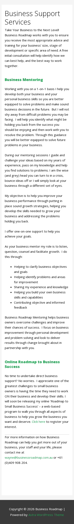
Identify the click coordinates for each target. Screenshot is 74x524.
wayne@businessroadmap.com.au (29, 457)
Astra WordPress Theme (46, 515)
